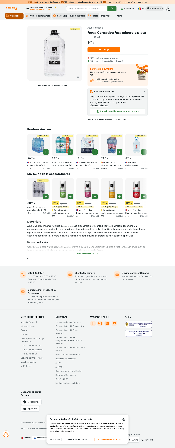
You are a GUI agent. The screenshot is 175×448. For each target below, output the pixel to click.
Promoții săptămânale (40, 16)
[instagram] (100, 323)
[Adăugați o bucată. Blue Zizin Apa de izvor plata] (144, 152)
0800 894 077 (36, 273)
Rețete (95, 16)
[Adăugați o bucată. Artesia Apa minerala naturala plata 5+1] (95, 152)
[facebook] (93, 323)
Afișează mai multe (99, 105)
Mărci (119, 16)
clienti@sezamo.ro (85, 273)
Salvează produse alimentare (71, 16)
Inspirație (105, 16)
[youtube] (114, 323)
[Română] (140, 8)
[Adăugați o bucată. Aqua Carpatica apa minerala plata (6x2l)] (46, 196)
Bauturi (91, 119)
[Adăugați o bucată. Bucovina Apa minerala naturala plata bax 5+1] (70, 152)
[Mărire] (78, 77)
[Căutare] (111, 8)
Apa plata (122, 119)
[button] (154, 8)
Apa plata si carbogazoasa (106, 119)
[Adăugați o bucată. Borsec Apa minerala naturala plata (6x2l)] (46, 152)
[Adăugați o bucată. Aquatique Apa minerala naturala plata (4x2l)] (119, 152)
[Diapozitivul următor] (142, 143)
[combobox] (86, 8)
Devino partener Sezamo (135, 273)
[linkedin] (107, 323)
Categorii (14, 16)
